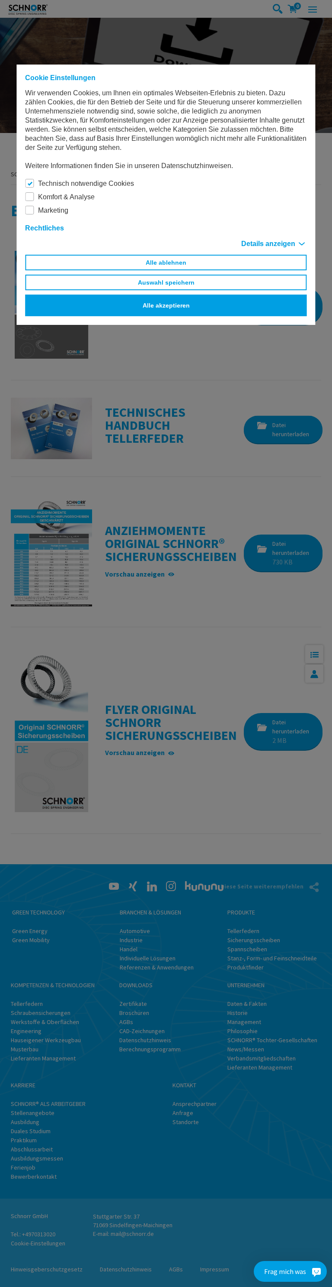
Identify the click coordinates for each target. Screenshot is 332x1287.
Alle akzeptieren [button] (166, 305)
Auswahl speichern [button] (166, 282)
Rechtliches (44, 228)
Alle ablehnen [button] (166, 262)
